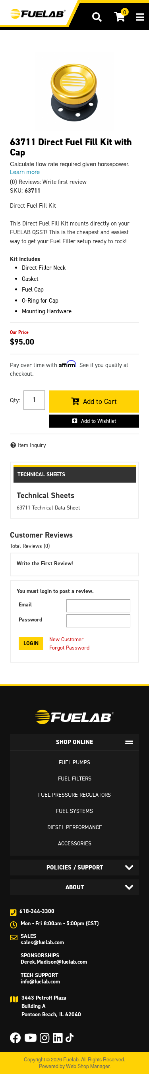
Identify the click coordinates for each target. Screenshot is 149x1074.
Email (25, 604)
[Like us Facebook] (15, 1040)
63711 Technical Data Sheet (48, 507)
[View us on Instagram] (45, 1040)
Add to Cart (100, 401)
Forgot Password (69, 648)
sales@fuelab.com (42, 942)
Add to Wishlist (98, 421)
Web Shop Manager (87, 1066)
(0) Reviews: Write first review (48, 182)
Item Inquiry (32, 445)
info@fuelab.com (40, 981)
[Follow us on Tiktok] (70, 1037)
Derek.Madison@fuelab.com (54, 962)
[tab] (74, 742)
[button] (97, 17)
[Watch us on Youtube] (30, 1040)
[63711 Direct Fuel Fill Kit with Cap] (74, 91)
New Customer (66, 639)
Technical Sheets (41, 474)
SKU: (16, 191)
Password (30, 619)
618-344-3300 (36, 911)
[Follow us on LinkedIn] (58, 1040)
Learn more (25, 171)
